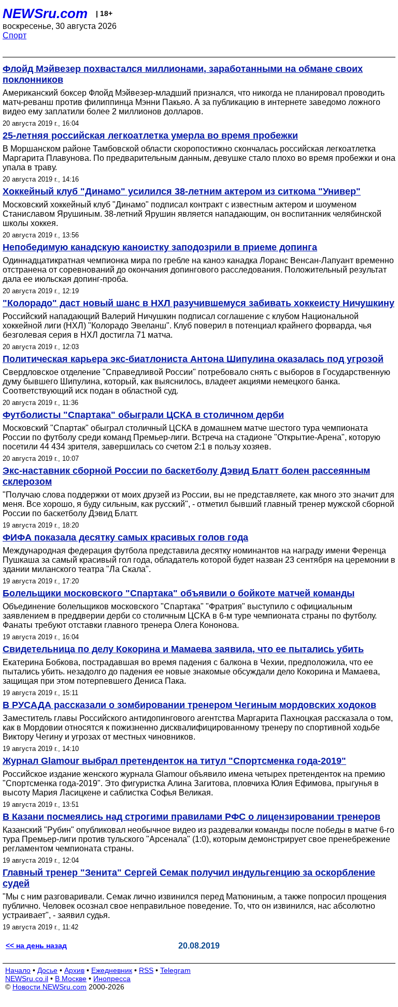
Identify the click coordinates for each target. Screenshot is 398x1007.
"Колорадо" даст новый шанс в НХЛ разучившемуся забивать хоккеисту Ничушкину (198, 303)
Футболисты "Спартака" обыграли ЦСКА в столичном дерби (143, 415)
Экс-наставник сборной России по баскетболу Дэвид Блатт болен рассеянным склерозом (186, 476)
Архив (74, 970)
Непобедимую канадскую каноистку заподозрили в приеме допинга (160, 247)
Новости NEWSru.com (49, 987)
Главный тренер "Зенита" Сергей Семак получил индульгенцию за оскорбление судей (189, 878)
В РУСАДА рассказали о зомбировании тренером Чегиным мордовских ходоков (189, 705)
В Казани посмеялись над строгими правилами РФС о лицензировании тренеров (191, 816)
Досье (47, 970)
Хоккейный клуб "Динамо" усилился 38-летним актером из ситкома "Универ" (182, 191)
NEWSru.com (45, 13)
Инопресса (112, 978)
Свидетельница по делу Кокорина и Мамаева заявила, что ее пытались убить (183, 649)
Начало (18, 970)
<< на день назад (36, 945)
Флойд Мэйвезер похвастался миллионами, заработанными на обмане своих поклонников (183, 74)
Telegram (175, 970)
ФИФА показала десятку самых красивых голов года (125, 537)
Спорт (14, 35)
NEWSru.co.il (26, 978)
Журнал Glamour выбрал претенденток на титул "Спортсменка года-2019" (174, 761)
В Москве (71, 978)
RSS (146, 970)
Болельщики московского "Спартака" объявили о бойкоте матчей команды (178, 593)
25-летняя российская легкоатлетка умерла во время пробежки (150, 135)
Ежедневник (111, 970)
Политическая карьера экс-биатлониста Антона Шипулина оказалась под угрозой (193, 359)
